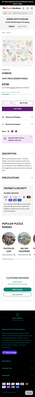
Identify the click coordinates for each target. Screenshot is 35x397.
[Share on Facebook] (12, 131)
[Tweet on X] (8, 131)
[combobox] (17, 13)
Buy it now (17, 109)
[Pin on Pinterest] (16, 131)
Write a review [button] (17, 289)
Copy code (22, 26)
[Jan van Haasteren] (24, 238)
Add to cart (24, 103)
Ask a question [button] (17, 294)
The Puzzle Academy (11, 392)
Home (3, 32)
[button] (27, 8)
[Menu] (32, 8)
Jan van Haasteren (24, 249)
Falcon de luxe (9, 249)
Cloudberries (6, 69)
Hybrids (9, 32)
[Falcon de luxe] (8, 238)
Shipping (12, 87)
